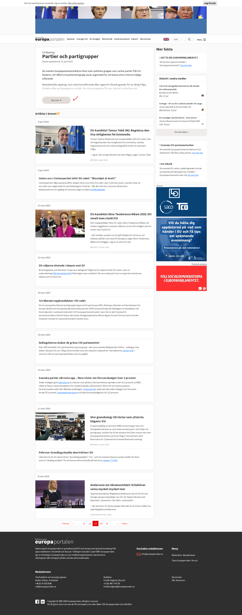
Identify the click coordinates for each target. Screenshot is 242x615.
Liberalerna (63, 382)
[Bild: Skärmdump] (60, 494)
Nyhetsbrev (177, 555)
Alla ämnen (145, 38)
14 (102, 523)
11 (85, 523)
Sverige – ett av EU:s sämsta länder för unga (180, 103)
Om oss (194, 560)
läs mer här (197, 152)
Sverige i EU (82, 38)
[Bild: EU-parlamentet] (60, 426)
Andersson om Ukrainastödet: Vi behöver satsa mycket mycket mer (118, 487)
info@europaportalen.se (152, 554)
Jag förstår (210, 3)
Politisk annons (199, 264)
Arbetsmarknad (122, 38)
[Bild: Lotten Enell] (60, 139)
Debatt (134, 38)
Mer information (76, 3)
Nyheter (71, 38)
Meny (199, 39)
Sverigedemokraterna (67, 392)
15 (108, 523)
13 (96, 523)
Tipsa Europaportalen (181, 560)
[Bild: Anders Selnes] (60, 223)
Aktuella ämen (189, 555)
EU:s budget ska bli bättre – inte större (178, 117)
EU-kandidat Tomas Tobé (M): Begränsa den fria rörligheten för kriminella (119, 132)
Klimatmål (107, 38)
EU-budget (95, 38)
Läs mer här (185, 65)
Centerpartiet (89, 389)
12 (91, 523)
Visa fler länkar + (181, 132)
